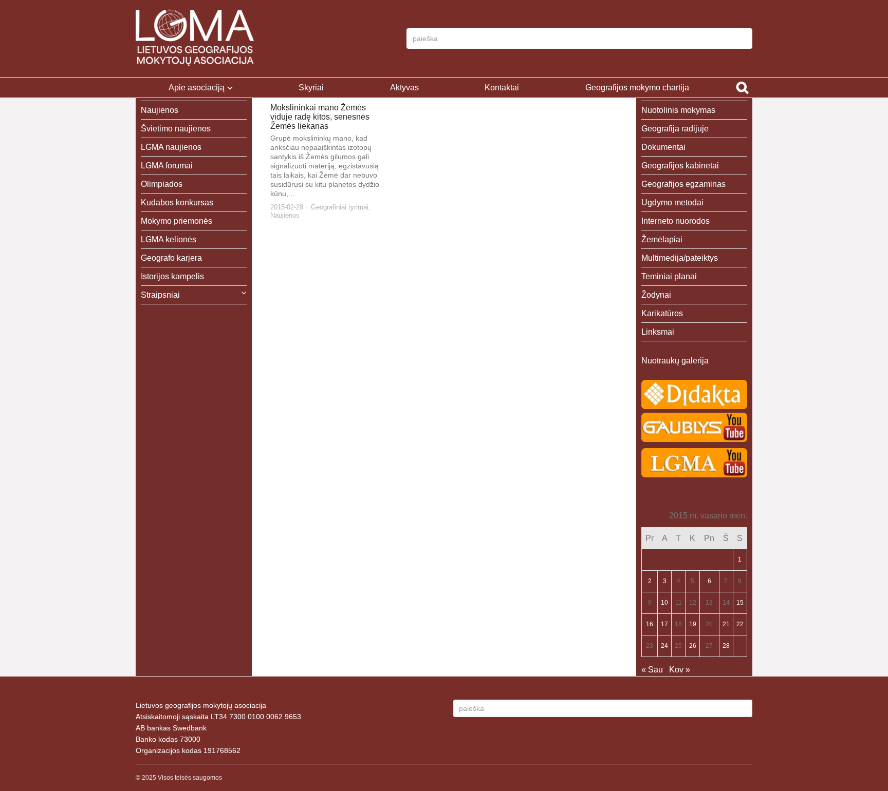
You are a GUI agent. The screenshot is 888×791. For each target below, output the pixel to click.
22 (740, 624)
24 (664, 645)
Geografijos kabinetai (680, 165)
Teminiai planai (669, 276)
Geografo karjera (171, 258)
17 (664, 624)
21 (726, 624)
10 (664, 602)
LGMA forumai (167, 165)
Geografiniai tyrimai (339, 207)
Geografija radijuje (675, 128)
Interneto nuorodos (675, 221)
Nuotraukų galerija (675, 360)
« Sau (652, 669)
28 (726, 645)
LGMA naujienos (171, 147)
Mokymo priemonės (176, 221)
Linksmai (657, 331)
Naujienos (285, 215)
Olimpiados (161, 184)
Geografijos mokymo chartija (637, 87)
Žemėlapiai (661, 239)
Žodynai (656, 295)
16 (649, 624)
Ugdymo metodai (672, 202)
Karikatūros (662, 313)
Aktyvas (404, 87)
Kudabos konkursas (177, 202)
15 (740, 602)
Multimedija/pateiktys (679, 258)
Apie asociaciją (197, 87)
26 (692, 645)
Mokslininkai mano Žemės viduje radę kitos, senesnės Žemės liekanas (319, 116)
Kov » (679, 669)
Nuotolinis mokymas (678, 110)
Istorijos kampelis (172, 276)
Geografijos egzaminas (683, 184)
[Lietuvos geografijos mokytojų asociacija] (195, 38)
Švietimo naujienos (176, 128)
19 (692, 624)
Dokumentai (663, 147)
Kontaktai (502, 87)
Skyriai (311, 87)
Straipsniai (160, 295)
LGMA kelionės (168, 239)
